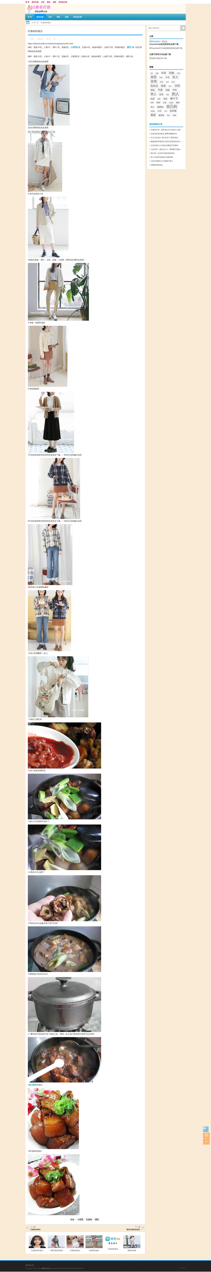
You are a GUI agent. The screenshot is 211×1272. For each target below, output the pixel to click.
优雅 (157, 73)
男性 (48, 2)
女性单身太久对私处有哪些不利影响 (164, 145)
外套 (160, 77)
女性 (42, 2)
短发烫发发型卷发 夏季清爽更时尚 (164, 133)
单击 (178, 73)
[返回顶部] (206, 1141)
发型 (54, 2)
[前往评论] (206, 1135)
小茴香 (73, 47)
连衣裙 (173, 110)
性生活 (154, 85)
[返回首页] (206, 1129)
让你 (159, 111)
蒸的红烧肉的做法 (133, 1229)
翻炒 (178, 102)
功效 (171, 73)
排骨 (163, 85)
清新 (168, 89)
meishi (32, 39)
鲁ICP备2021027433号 (75, 1268)
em (152, 73)
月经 (177, 85)
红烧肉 (33, 1084)
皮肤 (159, 99)
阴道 (174, 115)
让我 (165, 111)
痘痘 (167, 95)
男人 (153, 94)
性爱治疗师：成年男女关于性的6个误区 (166, 129)
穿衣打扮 (35, 22)
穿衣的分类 (63, 2)
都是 (153, 115)
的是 (153, 98)
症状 (161, 94)
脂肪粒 (160, 106)
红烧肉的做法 (35, 1229)
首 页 (27, 2)
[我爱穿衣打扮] (38, 5)
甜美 (175, 89)
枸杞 (153, 89)
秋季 (152, 103)
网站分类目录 (63, 1268)
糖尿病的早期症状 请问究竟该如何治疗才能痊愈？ (167, 141)
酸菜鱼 (161, 115)
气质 (160, 89)
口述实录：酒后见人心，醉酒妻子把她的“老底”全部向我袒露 (167, 149)
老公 (152, 107)
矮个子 (174, 98)
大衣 (167, 77)
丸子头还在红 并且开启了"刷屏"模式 (164, 137)
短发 (165, 98)
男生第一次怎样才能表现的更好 (163, 153)
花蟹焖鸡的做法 (157, 165)
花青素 (153, 111)
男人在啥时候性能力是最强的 (162, 157)
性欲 (173, 82)
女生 (161, 82)
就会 (167, 82)
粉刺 (158, 102)
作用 (163, 72)
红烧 (164, 102)
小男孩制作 (182, 1268)
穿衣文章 (35, 2)
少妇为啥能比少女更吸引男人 (162, 161)
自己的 (171, 106)
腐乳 (129, 47)
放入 (170, 86)
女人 (175, 77)
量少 (168, 115)
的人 (175, 93)
